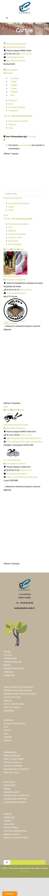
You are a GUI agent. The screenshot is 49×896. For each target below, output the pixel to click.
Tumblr (13, 88)
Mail (12, 95)
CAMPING (8, 737)
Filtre (6, 215)
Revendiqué (13, 241)
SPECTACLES (9, 782)
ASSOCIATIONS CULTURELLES (16, 795)
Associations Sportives (15, 47)
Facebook (14, 78)
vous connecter (24, 145)
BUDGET (7, 665)
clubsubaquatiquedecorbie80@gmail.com (23, 438)
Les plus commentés (17, 234)
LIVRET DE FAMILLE (12, 707)
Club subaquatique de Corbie (16, 425)
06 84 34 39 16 (25, 290)
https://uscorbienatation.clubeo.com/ (22, 477)
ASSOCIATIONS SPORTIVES (15, 799)
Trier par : (18, 116)
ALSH (6, 727)
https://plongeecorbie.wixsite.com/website (24, 442)
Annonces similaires (16, 107)
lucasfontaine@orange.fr (16, 474)
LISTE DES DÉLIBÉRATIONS (15, 831)
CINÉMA (7, 789)
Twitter (13, 82)
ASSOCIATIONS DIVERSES (15, 802)
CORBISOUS (9, 720)
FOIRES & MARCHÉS (12, 756)
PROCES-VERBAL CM (12, 662)
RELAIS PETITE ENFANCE (14, 724)
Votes (10, 128)
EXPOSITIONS (9, 785)
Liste (7, 249)
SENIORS (7, 740)
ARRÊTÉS (8, 814)
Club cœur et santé (11, 276)
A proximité (13, 110)
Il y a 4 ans (31, 136)
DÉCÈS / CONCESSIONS (14, 704)
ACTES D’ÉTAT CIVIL (12, 697)
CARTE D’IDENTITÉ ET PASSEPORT (18, 687)
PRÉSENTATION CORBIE (14, 668)
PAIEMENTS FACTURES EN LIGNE (18, 690)
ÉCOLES (7, 730)
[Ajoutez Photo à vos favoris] (4, 140)
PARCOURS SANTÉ (12, 792)
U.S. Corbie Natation (12, 460)
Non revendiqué (14, 244)
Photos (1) (12, 100)
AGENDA (7, 821)
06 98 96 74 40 (25, 470)
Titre (10, 227)
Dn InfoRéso (24, 872)
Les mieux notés (15, 237)
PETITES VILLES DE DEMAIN (16, 838)
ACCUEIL (7, 652)
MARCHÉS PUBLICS (12, 834)
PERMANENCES (10, 752)
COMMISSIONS (10, 658)
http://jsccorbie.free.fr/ (15, 61)
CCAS (6, 734)
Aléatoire (12, 124)
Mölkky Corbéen (10, 323)
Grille (14, 249)
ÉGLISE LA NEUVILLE (12, 762)
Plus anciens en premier (18, 121)
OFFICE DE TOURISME (13, 766)
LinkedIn (14, 92)
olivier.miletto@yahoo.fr (16, 293)
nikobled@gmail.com (15, 57)
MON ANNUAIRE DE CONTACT (16, 769)
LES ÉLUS (8, 655)
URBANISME (9, 711)
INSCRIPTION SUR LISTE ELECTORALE (20, 694)
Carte (10, 104)
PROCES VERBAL (11, 827)
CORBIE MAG (9, 675)
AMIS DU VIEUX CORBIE (14, 759)
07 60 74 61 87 (25, 54)
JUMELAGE (8, 672)
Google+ (14, 85)
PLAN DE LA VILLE (11, 772)
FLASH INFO (9, 824)
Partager (9, 73)
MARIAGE (8, 701)
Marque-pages (11, 70)
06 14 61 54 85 (25, 435)
